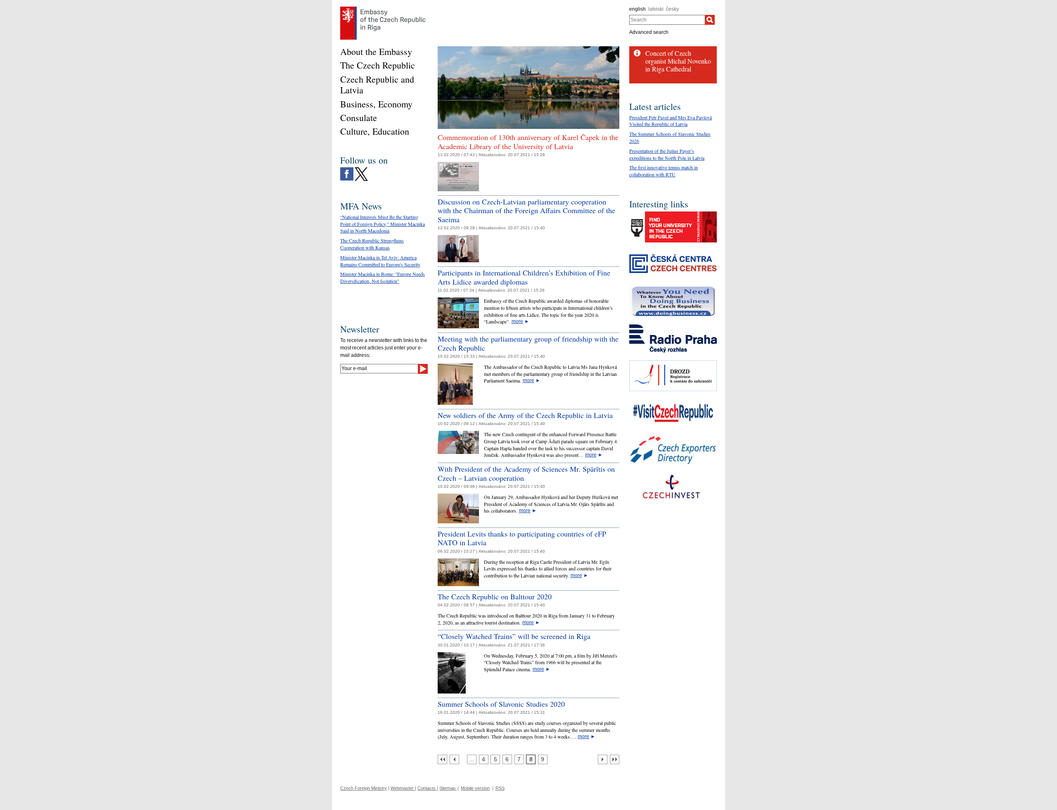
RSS (500, 788)
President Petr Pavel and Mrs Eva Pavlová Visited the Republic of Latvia (670, 121)
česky (672, 9)
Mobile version (475, 788)
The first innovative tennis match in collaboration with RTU (663, 171)
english (637, 9)
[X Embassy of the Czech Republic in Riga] (361, 169)
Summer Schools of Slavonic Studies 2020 (501, 704)
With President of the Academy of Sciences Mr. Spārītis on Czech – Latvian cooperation (526, 473)
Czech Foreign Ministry (363, 788)
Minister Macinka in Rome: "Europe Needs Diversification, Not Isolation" (382, 277)
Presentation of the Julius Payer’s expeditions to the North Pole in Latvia (666, 154)
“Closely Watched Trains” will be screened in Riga (514, 636)
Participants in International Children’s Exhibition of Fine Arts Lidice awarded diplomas (524, 277)
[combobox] (667, 20)
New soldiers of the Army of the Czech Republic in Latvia (525, 415)
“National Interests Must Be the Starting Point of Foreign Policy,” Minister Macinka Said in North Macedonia (382, 224)
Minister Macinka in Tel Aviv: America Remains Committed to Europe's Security (380, 261)
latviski (656, 9)
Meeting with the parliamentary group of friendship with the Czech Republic (528, 343)
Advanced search (648, 32)
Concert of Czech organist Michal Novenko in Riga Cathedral (678, 61)
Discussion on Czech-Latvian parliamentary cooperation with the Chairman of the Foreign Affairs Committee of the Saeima (526, 210)
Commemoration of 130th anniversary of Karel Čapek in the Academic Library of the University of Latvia (528, 141)
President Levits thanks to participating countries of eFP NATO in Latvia (522, 538)
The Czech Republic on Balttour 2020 (495, 596)
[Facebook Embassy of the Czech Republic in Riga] (346, 169)
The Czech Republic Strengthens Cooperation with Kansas (372, 244)
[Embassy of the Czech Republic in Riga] (383, 9)
